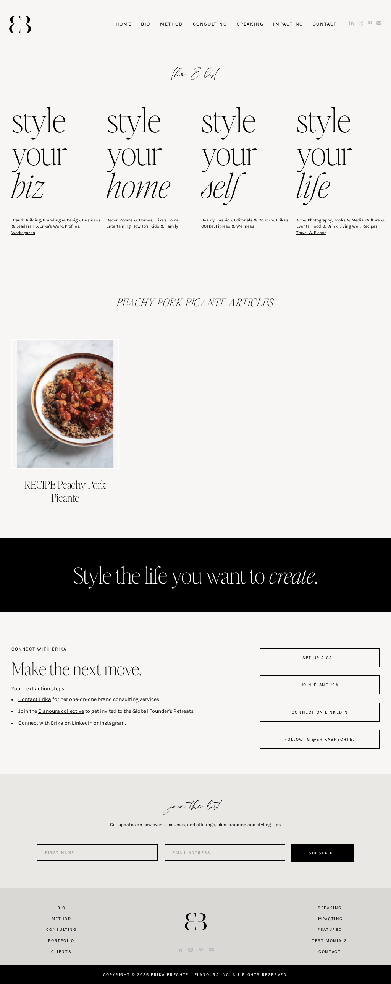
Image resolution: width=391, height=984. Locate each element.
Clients (61, 951)
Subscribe (322, 853)
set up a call (319, 657)
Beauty (208, 220)
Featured (329, 929)
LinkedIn (82, 723)
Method (61, 918)
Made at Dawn (195, 910)
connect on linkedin (320, 712)
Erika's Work (51, 226)
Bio (61, 907)
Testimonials (329, 940)
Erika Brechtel (20, 24)
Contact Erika (34, 699)
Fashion (224, 220)
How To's (140, 226)
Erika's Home (166, 220)
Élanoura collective (61, 711)
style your (39, 154)
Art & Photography (314, 220)
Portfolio (61, 940)
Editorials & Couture (254, 220)
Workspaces (23, 232)
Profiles (72, 226)
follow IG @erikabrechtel (319, 739)
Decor (112, 220)
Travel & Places (311, 232)
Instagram (112, 723)
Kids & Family (164, 226)
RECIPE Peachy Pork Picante (65, 491)
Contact (329, 951)
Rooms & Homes (136, 220)
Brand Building (26, 220)
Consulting (61, 929)
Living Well (349, 226)
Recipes (370, 226)
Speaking (330, 907)
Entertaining (119, 226)
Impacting (330, 918)
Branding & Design (61, 220)
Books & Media (349, 220)
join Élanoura (320, 684)
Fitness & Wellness (235, 226)
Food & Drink (325, 226)
